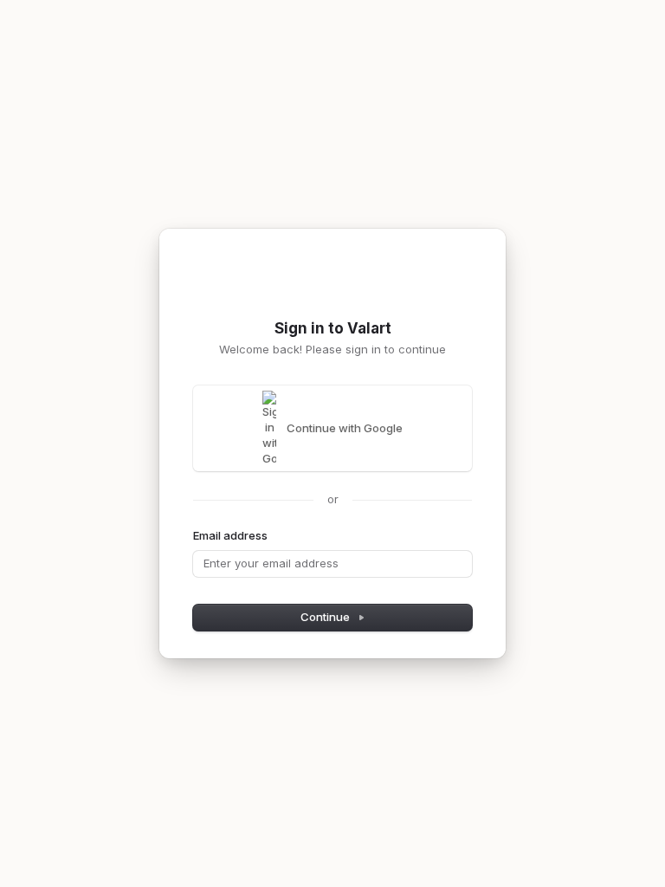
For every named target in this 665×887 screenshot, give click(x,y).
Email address (230, 535)
